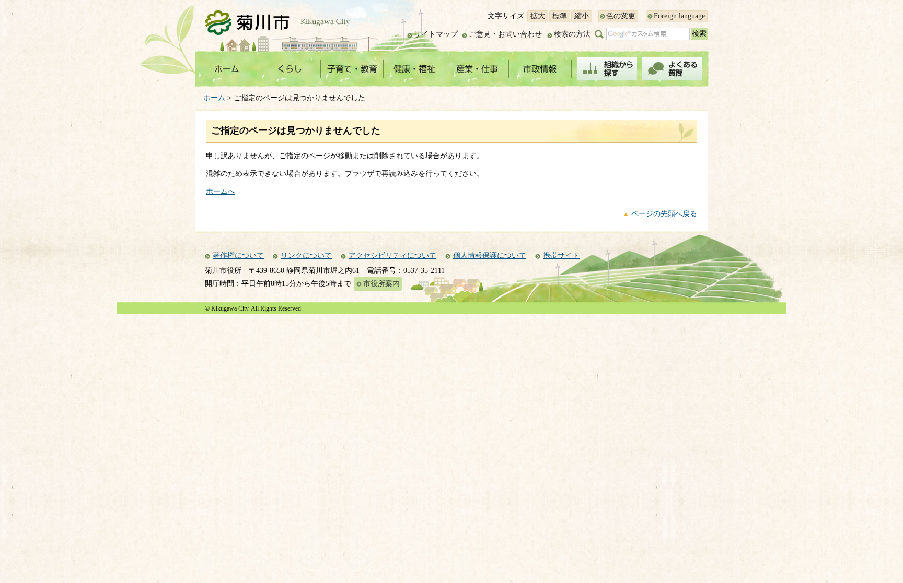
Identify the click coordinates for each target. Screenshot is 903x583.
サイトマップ (436, 34)
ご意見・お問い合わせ (505, 34)
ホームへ (220, 191)
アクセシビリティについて (392, 255)
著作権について (238, 255)
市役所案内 (381, 284)
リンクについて (306, 255)
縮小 (581, 16)
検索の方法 (572, 34)
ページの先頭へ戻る (664, 214)
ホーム (214, 98)
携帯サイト (561, 255)
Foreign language (679, 16)
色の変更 (620, 16)
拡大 (537, 16)
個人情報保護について (489, 255)
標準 (559, 16)
